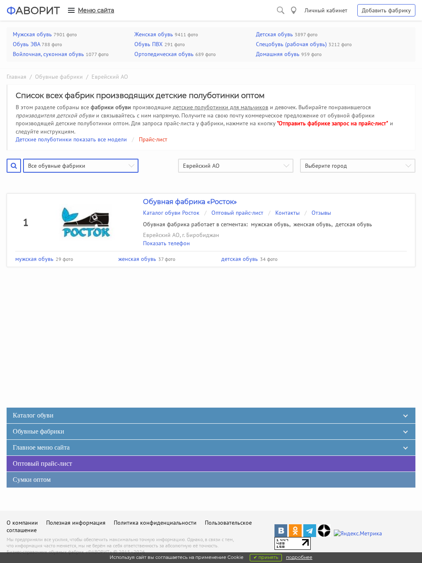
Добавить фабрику (386, 10)
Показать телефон (166, 243)
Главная (16, 76)
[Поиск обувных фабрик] (280, 10)
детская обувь (353, 224)
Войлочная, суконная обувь (48, 54)
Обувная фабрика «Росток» (190, 202)
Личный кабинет (326, 10)
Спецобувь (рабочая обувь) (291, 44)
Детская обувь (274, 34)
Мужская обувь (32, 34)
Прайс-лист (153, 139)
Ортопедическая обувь (164, 54)
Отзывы (321, 212)
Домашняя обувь (278, 54)
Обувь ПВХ (148, 44)
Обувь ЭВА (26, 44)
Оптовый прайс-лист (237, 212)
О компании (22, 522)
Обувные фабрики (59, 76)
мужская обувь (270, 224)
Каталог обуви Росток (171, 212)
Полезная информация (76, 522)
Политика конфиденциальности (155, 522)
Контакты (287, 212)
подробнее (299, 557)
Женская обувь (153, 34)
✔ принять (265, 557)
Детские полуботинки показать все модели (71, 139)
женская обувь (312, 224)
